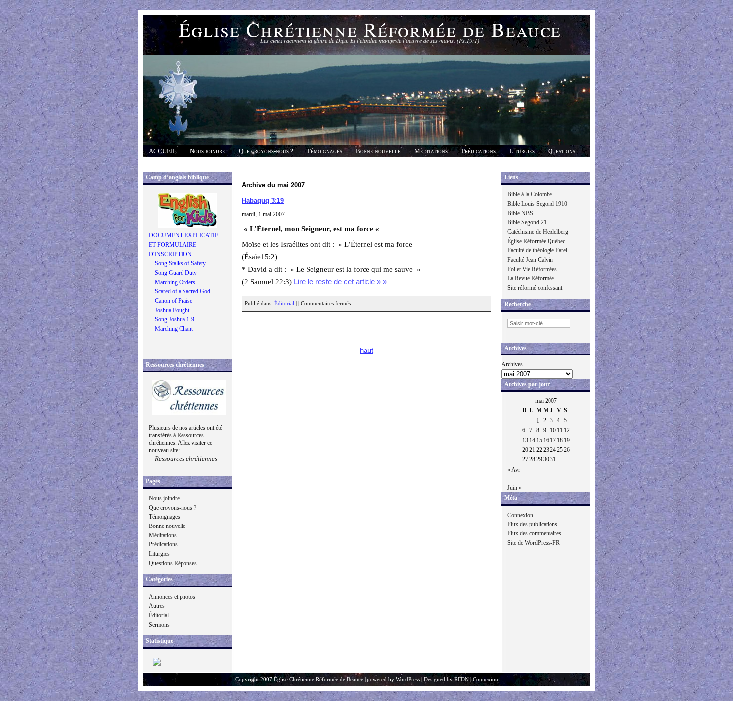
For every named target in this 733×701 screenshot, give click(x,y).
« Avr (513, 469)
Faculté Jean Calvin (530, 259)
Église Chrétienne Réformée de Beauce (370, 29)
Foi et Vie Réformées (532, 269)
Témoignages (324, 151)
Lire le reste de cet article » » (340, 282)
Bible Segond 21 (527, 222)
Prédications (478, 151)
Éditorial (159, 615)
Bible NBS (520, 213)
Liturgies (522, 151)
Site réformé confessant (534, 287)
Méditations (431, 151)
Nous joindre (207, 151)
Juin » (514, 487)
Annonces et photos (172, 596)
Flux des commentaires (534, 533)
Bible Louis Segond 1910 (537, 203)
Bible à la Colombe (529, 194)
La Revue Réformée (530, 278)
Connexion (520, 515)
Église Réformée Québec (536, 241)
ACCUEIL (163, 151)
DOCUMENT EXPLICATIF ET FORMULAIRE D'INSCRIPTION (183, 244)
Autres (157, 605)
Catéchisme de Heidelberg (537, 231)
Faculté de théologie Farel (537, 250)
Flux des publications (532, 524)
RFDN (461, 679)
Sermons (159, 624)
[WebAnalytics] (161, 667)
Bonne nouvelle (378, 151)
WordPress (408, 679)
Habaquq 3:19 (263, 200)
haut (366, 350)
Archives (512, 364)
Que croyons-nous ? (266, 151)
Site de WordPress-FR (533, 542)
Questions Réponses (173, 563)
